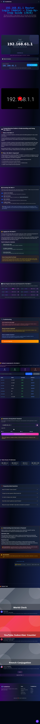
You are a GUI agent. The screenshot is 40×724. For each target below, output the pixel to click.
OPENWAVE (3, 391)
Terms (32, 692)
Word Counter (23, 693)
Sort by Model (36, 373)
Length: (3, 428)
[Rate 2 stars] (34, 565)
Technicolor (3, 396)
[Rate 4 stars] (37, 565)
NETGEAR (2, 385)
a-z (12, 431)
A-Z (3, 431)
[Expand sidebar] (1, 2)
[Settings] (39, 2)
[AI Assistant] (37, 721)
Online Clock (23, 688)
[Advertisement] (20, 26)
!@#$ (32, 431)
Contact (32, 689)
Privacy (32, 691)
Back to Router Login (20, 561)
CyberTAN (2, 380)
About (32, 688)
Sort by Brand (29, 373)
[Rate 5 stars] (38, 565)
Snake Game (23, 692)
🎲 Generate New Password (20, 434)
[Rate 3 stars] (35, 565)
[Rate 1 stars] (32, 565)
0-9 (21, 431)
